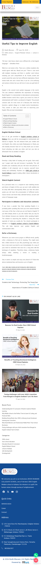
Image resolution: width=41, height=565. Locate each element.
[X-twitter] (8, 492)
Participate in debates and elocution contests (16, 125)
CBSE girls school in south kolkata (15, 267)
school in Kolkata (7, 449)
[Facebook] (3, 492)
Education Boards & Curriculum (11, 444)
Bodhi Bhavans (9, 50)
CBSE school (9, 53)
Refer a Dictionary (9, 127)
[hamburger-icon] (37, 7)
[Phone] (36, 555)
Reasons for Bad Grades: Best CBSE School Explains (20, 326)
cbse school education (8, 441)
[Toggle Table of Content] (26, 116)
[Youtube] (12, 492)
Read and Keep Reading (10, 121)
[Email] (36, 560)
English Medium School (22, 53)
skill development (7, 451)
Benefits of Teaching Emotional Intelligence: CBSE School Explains (20, 361)
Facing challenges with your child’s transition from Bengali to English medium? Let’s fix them (20, 395)
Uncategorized (6, 453)
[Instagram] (17, 492)
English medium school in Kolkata (17, 269)
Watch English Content (10, 123)
